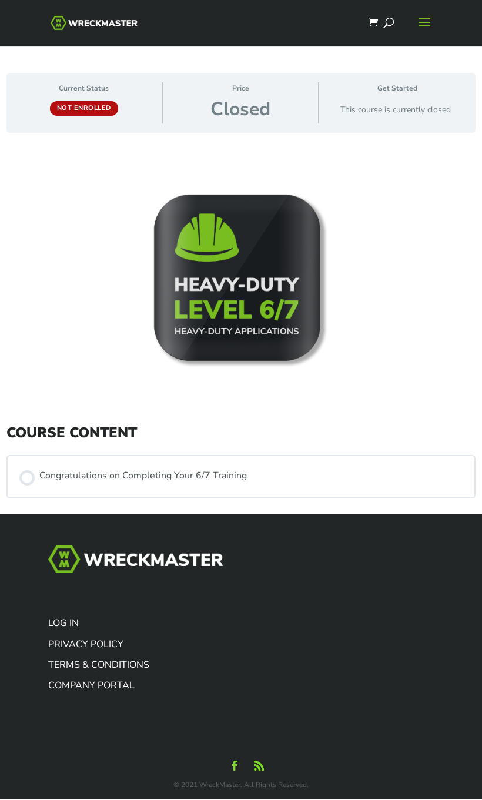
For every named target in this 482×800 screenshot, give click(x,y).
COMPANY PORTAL (91, 685)
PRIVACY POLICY (85, 644)
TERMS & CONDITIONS (98, 664)
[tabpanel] (241, 284)
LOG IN (63, 623)
